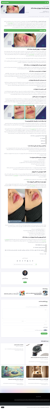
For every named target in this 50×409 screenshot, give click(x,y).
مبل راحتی (48, 399)
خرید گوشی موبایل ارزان (23, 399)
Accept (3, 407)
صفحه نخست (47, 16)
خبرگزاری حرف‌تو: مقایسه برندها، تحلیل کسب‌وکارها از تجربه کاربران (38, 399)
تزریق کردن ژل (10, 22)
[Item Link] (37, 350)
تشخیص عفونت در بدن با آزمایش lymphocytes (11, 293)
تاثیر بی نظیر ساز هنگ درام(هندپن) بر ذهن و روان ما (15, 379)
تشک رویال (28, 399)
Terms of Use (47, 407)
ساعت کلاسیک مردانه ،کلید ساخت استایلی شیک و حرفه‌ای (39, 357)
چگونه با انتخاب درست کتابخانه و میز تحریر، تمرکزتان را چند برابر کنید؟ (38, 379)
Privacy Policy (43, 407)
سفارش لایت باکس (17, 399)
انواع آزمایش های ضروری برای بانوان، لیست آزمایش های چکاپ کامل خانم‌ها (34, 294)
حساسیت (39, 163)
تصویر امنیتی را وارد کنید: (39, 330)
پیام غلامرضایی (45, 11)
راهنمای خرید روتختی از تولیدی (18, 344)
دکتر (36, 25)
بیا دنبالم (25, 282)
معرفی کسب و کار (41, 16)
